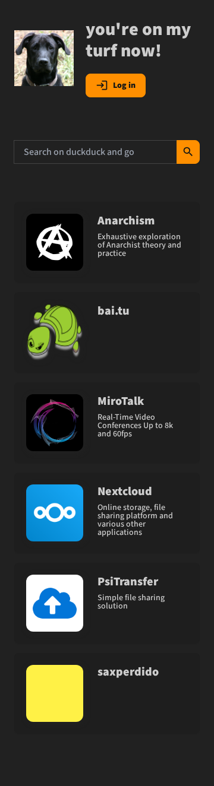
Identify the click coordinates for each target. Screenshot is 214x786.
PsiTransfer (127, 581)
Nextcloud (124, 491)
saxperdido (128, 672)
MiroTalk (120, 401)
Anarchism (126, 221)
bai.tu (113, 311)
